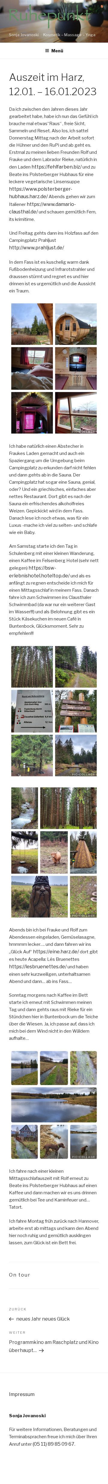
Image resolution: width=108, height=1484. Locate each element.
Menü (57, 50)
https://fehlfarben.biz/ (57, 167)
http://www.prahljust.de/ (36, 248)
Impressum (21, 1394)
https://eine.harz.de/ (56, 952)
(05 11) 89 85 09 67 (53, 1444)
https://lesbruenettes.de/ (38, 966)
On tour (20, 1275)
